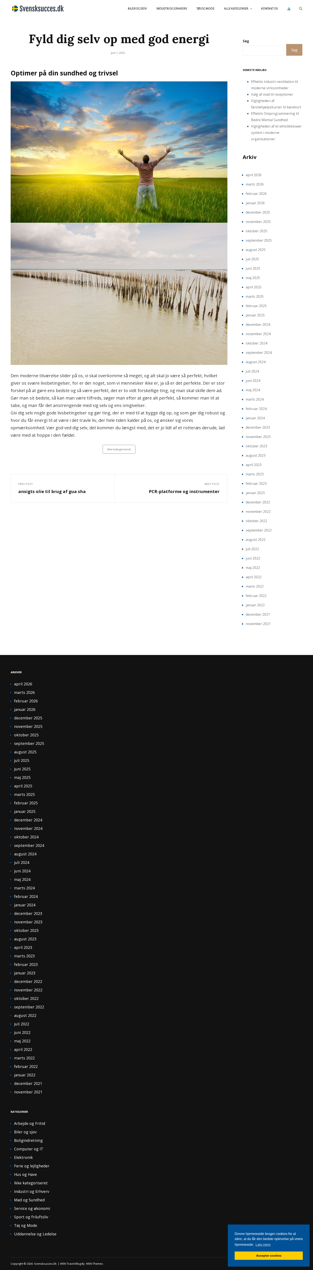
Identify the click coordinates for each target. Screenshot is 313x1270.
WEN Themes (94, 1264)
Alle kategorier (236, 8)
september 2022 (259, 530)
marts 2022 (255, 586)
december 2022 (258, 502)
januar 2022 (255, 605)
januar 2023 (255, 492)
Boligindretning (28, 1140)
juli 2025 (252, 259)
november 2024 (258, 334)
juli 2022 (252, 549)
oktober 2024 (256, 343)
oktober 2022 (256, 521)
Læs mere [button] (263, 1244)
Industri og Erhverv (171, 8)
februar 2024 (256, 408)
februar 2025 (256, 305)
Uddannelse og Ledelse (35, 1233)
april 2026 (253, 175)
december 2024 (258, 324)
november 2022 (258, 511)
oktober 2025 (256, 231)
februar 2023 (256, 483)
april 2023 (253, 464)
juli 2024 (252, 371)
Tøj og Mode (205, 8)
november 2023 (258, 436)
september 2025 (259, 240)
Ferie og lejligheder (31, 1165)
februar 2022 (256, 595)
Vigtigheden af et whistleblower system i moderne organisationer (276, 132)
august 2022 (256, 539)
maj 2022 (253, 567)
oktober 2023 (256, 446)
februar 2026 (256, 193)
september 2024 (259, 352)
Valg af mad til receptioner (272, 94)
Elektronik (23, 1157)
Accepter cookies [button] (268, 1255)
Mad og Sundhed (29, 1199)
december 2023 (258, 427)
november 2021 (258, 623)
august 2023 (256, 455)
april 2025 (253, 287)
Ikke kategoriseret (119, 449)
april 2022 (253, 577)
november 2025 (258, 221)
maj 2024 (253, 390)
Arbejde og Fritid (29, 1123)
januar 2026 (255, 203)
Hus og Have (25, 1174)
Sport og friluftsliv (31, 1216)
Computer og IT (28, 1148)
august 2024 (256, 362)
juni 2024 (253, 380)
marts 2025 (255, 296)
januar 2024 (255, 418)
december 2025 (258, 212)
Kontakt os (269, 8)
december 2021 (258, 614)
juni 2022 (253, 558)
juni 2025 (253, 268)
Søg (246, 41)
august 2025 (256, 249)
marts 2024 (255, 399)
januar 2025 (255, 315)
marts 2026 (255, 184)
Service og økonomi (32, 1208)
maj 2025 (253, 277)
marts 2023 (255, 474)
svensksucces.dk (45, 1264)
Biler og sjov (137, 8)
